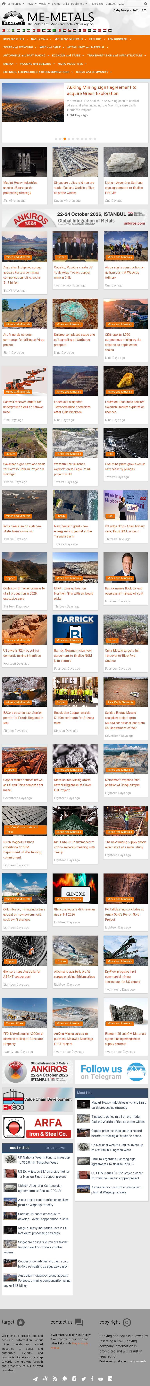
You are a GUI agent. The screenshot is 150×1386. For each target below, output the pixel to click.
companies (14, 4)
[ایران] (28, 30)
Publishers (77, 4)
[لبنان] (33, 30)
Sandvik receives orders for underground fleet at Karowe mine (23, 407)
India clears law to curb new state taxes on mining (22, 529)
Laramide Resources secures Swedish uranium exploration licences (125, 407)
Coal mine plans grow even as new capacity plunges (125, 467)
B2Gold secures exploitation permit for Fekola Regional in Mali (23, 718)
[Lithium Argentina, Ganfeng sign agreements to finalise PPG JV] (126, 162)
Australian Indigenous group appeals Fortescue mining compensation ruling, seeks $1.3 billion (22, 275)
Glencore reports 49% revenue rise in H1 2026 (75, 912)
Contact (111, 4)
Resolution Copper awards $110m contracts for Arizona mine (74, 718)
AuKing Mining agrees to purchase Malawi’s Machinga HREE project (73, 1039)
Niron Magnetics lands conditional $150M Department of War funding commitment (22, 850)
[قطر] (79, 30)
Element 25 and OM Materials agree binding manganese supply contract (125, 1039)
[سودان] (64, 30)
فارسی (121, 4)
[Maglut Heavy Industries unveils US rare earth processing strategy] (24, 162)
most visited (19, 1148)
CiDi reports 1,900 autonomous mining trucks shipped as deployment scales (123, 342)
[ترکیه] (99, 30)
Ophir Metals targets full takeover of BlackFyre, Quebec (122, 655)
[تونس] (84, 30)
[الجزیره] (13, 30)
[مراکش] (38, 30)
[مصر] (18, 30)
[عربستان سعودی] (89, 30)
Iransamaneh (137, 1361)
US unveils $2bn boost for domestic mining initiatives (22, 653)
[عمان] (69, 30)
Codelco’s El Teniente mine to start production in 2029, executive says (24, 593)
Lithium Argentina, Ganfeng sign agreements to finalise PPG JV (124, 188)
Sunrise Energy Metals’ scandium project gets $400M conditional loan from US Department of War (125, 720)
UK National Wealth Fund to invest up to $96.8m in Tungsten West (44, 1160)
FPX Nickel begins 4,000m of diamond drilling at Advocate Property (23, 1039)
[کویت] (44, 30)
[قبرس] (8, 30)
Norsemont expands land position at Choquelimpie (122, 783)
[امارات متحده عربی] (110, 30)
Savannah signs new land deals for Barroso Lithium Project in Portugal (24, 469)
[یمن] (104, 30)
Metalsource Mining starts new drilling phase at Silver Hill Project (72, 785)
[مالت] (59, 30)
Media (42, 4)
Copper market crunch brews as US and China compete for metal (23, 785)
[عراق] (49, 30)
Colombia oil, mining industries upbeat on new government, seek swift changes (24, 914)
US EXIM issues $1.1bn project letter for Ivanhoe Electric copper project (43, 1174)
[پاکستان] (23, 30)
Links (66, 4)
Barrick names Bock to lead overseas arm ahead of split (124, 591)
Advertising (97, 4)
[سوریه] (94, 30)
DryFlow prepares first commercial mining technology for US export (122, 976)
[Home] (4, 3)
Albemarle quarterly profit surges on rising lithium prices (74, 974)
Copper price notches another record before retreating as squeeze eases (43, 1264)
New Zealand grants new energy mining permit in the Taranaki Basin (73, 531)
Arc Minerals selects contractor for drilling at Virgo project (23, 339)
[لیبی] (54, 30)
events (56, 4)
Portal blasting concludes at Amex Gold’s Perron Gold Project (124, 914)
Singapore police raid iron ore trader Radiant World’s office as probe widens (74, 188)
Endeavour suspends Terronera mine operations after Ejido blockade (72, 407)
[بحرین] (3, 30)
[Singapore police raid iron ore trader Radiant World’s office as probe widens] (75, 162)
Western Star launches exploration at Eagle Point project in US (72, 469)
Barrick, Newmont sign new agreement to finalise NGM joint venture (73, 655)
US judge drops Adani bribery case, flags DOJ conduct (125, 529)
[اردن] (74, 30)
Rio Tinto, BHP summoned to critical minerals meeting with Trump (74, 847)
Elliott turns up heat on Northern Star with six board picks (73, 593)
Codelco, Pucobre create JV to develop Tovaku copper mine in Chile (73, 272)
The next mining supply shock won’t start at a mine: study (125, 845)
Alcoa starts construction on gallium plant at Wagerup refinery (124, 272)
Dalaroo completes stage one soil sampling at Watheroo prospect (74, 339)
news (30, 4)
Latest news (55, 1148)
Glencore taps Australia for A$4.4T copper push (21, 974)
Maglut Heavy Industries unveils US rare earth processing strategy (20, 188)
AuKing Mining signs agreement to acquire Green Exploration (102, 91)
